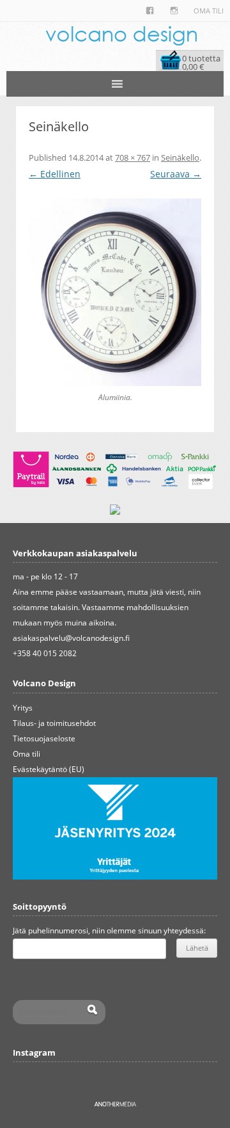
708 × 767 (132, 157)
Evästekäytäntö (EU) (48, 769)
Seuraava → (175, 174)
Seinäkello (180, 157)
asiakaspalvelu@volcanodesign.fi (71, 637)
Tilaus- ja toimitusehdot (54, 723)
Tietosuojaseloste (44, 738)
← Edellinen (54, 174)
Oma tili (209, 10)
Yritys (23, 707)
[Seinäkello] (115, 292)
